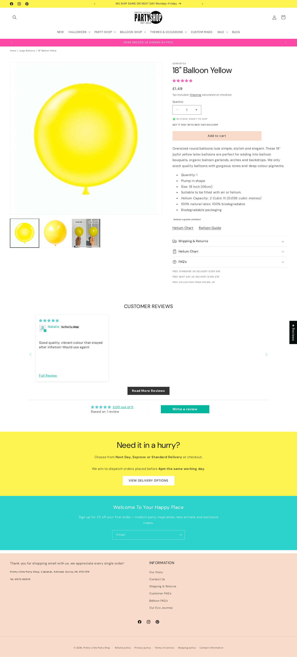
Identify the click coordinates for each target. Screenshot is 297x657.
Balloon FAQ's (158, 600)
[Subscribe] (180, 535)
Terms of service (164, 647)
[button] (14, 17)
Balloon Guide (210, 228)
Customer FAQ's (160, 593)
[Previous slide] (30, 354)
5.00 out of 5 (123, 407)
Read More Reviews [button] (148, 391)
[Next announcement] (202, 4)
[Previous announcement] (94, 4)
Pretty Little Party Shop (96, 647)
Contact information (211, 647)
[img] (49, 320)
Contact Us (157, 579)
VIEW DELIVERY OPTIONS (148, 481)
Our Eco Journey (161, 608)
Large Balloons (27, 50)
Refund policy (123, 647)
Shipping (195, 94)
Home (13, 50)
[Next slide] (266, 354)
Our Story (156, 572)
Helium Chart (183, 228)
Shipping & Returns (162, 586)
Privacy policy (143, 647)
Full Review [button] (48, 375)
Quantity (178, 101)
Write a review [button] (185, 409)
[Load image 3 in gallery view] (86, 233)
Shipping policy (187, 647)
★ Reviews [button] (293, 332)
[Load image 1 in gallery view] (24, 233)
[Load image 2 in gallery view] (55, 233)
